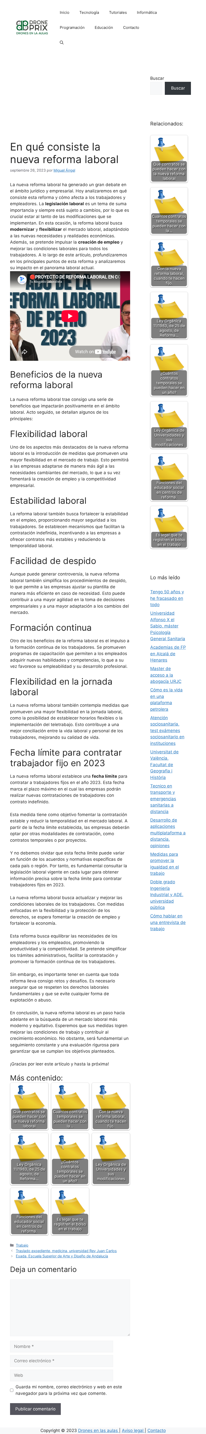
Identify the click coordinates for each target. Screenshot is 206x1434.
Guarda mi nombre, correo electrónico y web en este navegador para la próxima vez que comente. (69, 1390)
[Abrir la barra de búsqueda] (62, 42)
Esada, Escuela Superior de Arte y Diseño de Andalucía (62, 1256)
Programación (72, 27)
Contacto (131, 27)
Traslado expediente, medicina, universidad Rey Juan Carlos (66, 1251)
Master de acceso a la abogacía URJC (165, 675)
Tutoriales (118, 12)
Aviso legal (133, 1430)
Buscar (157, 78)
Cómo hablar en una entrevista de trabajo (168, 922)
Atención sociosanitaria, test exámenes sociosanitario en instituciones (167, 730)
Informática (147, 12)
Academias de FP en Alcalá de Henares (168, 654)
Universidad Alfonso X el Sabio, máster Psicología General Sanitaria (167, 626)
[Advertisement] (70, 103)
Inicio (64, 12)
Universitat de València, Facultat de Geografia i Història (164, 764)
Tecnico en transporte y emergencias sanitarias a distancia (163, 798)
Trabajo (22, 1245)
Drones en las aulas (98, 1430)
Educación (104, 27)
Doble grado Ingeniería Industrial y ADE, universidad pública (166, 894)
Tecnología (89, 12)
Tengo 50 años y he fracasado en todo (167, 598)
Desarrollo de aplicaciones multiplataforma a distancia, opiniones (168, 833)
